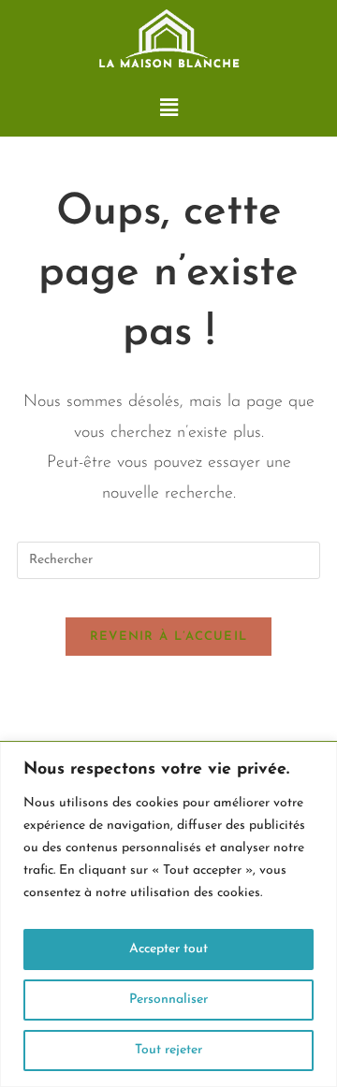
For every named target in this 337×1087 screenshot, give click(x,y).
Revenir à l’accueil (169, 636)
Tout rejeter (168, 1050)
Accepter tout (168, 949)
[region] (168, 914)
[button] (168, 108)
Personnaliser (168, 1000)
